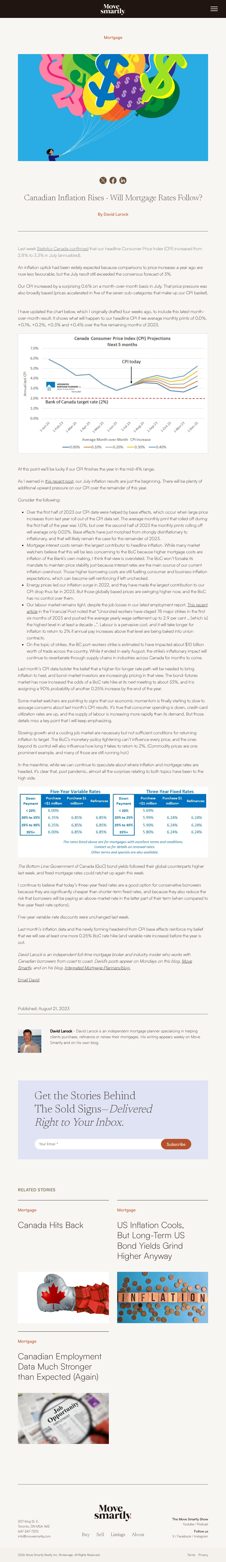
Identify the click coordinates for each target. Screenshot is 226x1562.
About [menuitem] (138, 1535)
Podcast (202, 1524)
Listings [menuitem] (118, 1535)
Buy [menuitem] (86, 1535)
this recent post (59, 481)
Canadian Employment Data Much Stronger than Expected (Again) (60, 1366)
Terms (191, 1555)
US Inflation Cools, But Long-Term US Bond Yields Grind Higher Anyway (151, 1240)
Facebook (184, 1536)
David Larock (116, 214)
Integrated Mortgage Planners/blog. (97, 967)
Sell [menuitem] (100, 1535)
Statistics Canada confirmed (62, 248)
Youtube (188, 1524)
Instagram (201, 1536)
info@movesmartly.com (34, 1536)
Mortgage (113, 37)
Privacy (203, 1555)
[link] (113, 9)
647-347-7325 (28, 1531)
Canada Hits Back (50, 1225)
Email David (28, 979)
